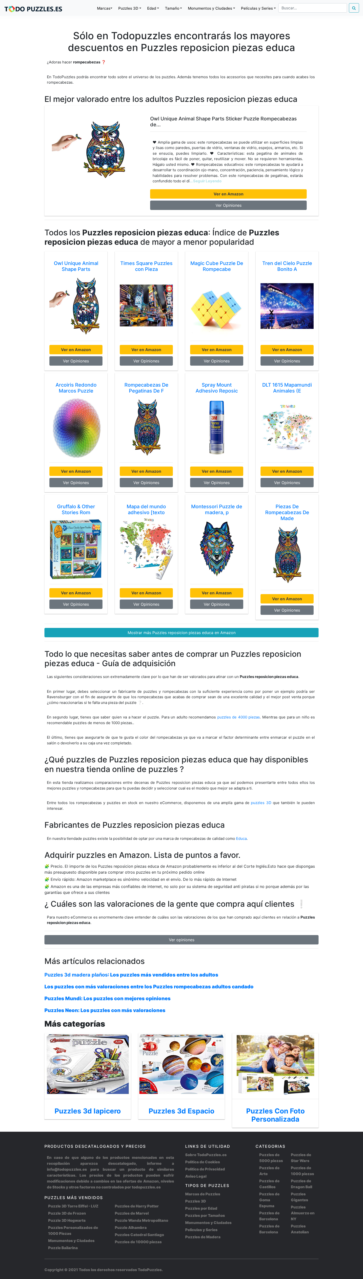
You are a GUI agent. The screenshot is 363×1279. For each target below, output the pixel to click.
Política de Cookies (202, 1162)
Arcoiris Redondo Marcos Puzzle (76, 388)
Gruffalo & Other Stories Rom (76, 509)
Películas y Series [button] (257, 8)
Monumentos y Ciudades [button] (210, 8)
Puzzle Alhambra (131, 1227)
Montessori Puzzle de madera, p (216, 509)
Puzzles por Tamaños (205, 1215)
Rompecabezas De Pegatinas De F (146, 388)
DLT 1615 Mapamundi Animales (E (287, 388)
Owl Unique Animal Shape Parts (76, 266)
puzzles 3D (262, 802)
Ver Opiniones (229, 205)
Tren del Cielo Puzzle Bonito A (287, 266)
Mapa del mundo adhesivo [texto (146, 509)
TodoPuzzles (150, 1269)
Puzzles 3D (195, 1201)
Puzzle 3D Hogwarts (67, 1220)
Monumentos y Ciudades (71, 1240)
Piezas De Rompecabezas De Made (287, 512)
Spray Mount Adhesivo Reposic (217, 388)
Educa (241, 838)
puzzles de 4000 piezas (238, 717)
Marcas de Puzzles (202, 1194)
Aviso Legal (195, 1176)
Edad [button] (151, 8)
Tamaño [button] (172, 8)
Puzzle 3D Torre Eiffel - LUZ (73, 1206)
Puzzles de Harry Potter (137, 1206)
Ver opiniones (181, 939)
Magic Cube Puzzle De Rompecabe (216, 266)
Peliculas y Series (201, 1229)
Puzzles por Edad (201, 1208)
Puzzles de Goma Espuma (269, 1200)
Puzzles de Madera (203, 1237)
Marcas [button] (103, 8)
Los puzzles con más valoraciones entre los (149, 987)
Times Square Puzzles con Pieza (146, 266)
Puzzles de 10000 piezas (138, 1242)
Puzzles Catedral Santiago (139, 1234)
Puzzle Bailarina (63, 1247)
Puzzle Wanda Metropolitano (141, 1220)
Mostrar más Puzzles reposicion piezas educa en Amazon (182, 632)
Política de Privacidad (205, 1169)
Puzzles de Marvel (132, 1213)
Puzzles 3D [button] (128, 8)
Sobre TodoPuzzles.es (206, 1154)
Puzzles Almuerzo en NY (303, 1213)
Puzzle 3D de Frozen (67, 1213)
